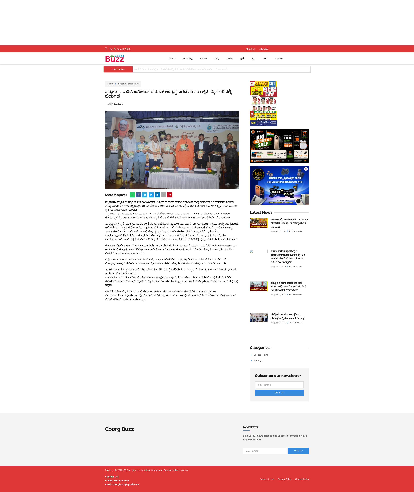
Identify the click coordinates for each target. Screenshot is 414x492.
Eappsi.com (183, 470)
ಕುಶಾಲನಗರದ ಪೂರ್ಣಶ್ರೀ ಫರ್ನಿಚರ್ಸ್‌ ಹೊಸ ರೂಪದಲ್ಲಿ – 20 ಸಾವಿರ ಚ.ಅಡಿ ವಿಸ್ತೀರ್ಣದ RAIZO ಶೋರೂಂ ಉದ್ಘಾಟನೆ (288, 257)
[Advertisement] (97, 22)
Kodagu (122, 84)
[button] (132, 194)
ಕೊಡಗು (203, 58)
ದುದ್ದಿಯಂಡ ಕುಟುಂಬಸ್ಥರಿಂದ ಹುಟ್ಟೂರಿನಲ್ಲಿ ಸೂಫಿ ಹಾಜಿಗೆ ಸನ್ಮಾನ (288, 317)
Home (172, 58)
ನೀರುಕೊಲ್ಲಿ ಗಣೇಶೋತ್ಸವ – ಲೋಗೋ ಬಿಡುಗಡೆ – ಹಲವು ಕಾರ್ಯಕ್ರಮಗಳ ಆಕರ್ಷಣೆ (289, 223)
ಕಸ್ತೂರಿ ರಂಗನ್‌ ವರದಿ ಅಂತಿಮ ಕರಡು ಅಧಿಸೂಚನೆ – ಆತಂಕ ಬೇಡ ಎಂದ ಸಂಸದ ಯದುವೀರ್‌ (288, 287)
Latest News (133, 84)
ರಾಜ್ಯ (216, 58)
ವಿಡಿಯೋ (279, 58)
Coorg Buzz (119, 429)
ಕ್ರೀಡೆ (242, 58)
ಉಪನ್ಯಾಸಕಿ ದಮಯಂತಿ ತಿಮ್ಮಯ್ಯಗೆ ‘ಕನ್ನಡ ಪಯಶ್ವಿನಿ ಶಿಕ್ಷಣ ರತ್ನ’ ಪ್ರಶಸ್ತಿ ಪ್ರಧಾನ (170, 69)
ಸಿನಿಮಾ (229, 58)
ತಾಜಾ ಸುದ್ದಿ (187, 58)
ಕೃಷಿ (253, 58)
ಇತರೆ (265, 58)
